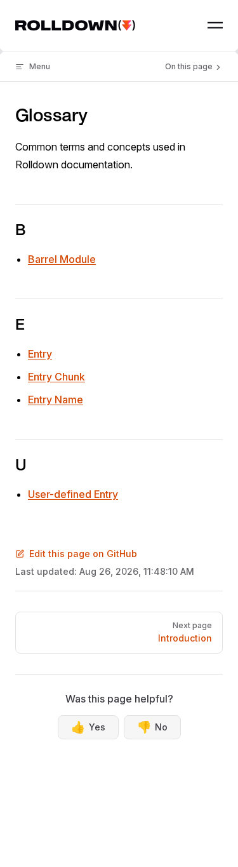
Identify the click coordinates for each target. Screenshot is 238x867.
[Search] (186, 25)
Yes (88, 727)
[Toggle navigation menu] (215, 25)
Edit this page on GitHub (83, 553)
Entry (40, 353)
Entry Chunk (56, 376)
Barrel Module (62, 259)
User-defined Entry (73, 494)
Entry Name (55, 399)
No (152, 727)
